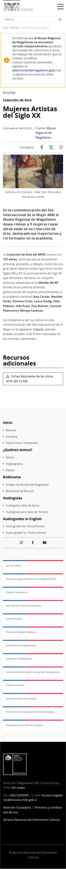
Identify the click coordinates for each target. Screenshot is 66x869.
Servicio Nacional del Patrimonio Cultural (31, 820)
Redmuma (12, 477)
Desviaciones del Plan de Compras (24, 725)
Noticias (14, 27)
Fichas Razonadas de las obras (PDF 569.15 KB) (29, 378)
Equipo (10, 470)
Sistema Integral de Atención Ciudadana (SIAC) (31, 579)
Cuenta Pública (14, 618)
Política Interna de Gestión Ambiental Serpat (30, 711)
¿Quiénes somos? (17, 449)
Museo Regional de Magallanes (46, 132)
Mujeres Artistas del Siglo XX (30, 112)
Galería (38, 329)
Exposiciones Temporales (22, 443)
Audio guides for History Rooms (26, 532)
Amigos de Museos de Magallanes (27, 484)
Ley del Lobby (13, 565)
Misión (10, 457)
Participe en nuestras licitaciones (23, 605)
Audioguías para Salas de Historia (27, 512)
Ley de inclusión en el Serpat (21, 698)
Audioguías (12, 498)
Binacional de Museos (20, 491)
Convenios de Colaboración (21, 645)
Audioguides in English (22, 518)
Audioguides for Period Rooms (25, 526)
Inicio (5, 27)
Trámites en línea (15, 685)
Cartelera (11, 436)
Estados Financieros (16, 592)
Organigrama (14, 464)
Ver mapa (18, 788)
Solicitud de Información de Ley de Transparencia (32, 672)
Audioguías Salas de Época (22, 505)
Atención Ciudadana (17, 807)
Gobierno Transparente (18, 658)
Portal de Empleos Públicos (20, 632)
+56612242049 (18, 795)
